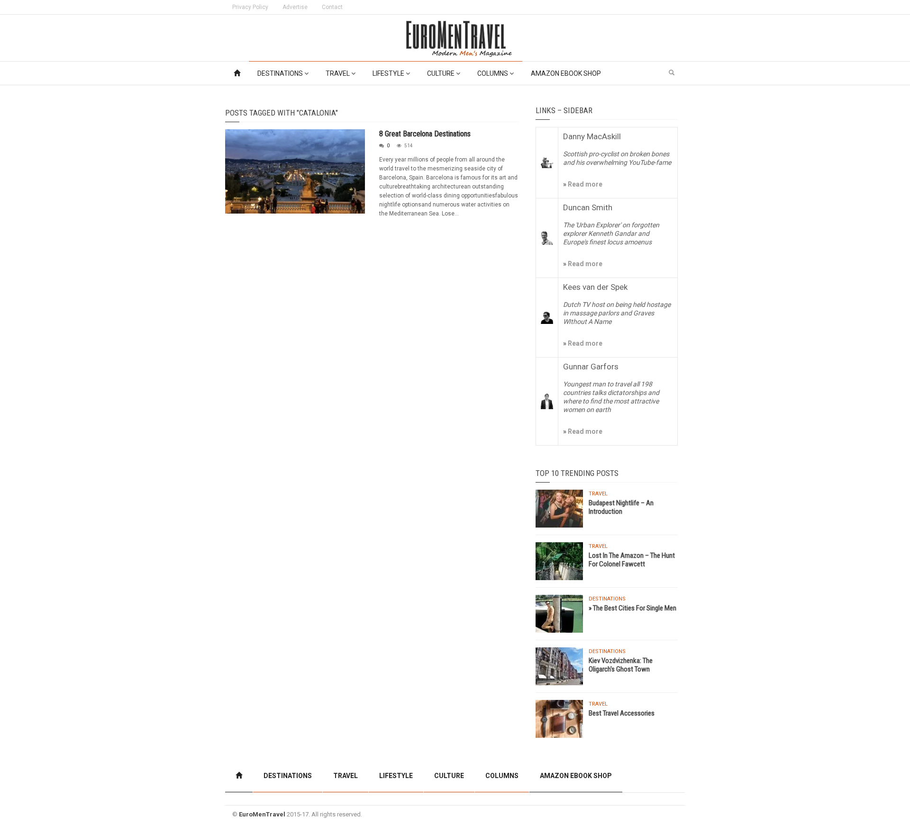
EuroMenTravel (262, 814)
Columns (493, 73)
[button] (671, 73)
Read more (584, 184)
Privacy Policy (250, 7)
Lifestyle (389, 73)
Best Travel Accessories (622, 713)
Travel (338, 73)
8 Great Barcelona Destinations (425, 133)
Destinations (280, 73)
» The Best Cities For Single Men (632, 608)
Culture (441, 73)
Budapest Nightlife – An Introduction (621, 507)
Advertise (295, 7)
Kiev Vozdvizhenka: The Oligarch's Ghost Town (621, 664)
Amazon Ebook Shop (566, 73)
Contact (332, 7)
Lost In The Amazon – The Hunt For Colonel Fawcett (632, 559)
